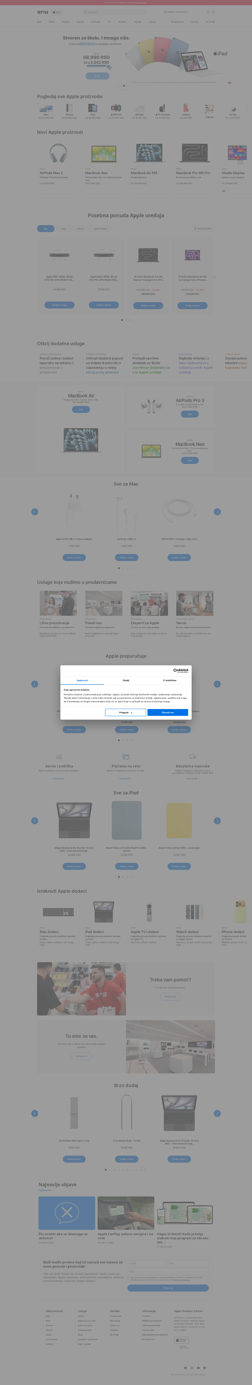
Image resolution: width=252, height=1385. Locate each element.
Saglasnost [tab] (82, 680)
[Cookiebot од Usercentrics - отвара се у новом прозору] (175, 671)
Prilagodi (123, 712)
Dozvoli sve (168, 712)
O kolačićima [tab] (169, 680)
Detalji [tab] (126, 680)
